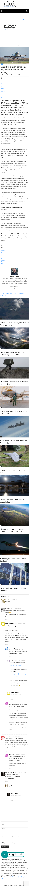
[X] (14, 288)
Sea (17, 881)
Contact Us (23, 883)
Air (4, 45)
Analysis (24, 881)
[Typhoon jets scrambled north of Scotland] (14, 544)
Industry (12, 883)
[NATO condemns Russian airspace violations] (14, 574)
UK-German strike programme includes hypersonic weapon (12, 353)
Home (2, 45)
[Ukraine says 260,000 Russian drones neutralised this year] (14, 515)
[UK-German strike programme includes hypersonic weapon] (14, 338)
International (9, 881)
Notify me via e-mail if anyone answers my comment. (15, 843)
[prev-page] (0, 593)
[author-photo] (14, 271)
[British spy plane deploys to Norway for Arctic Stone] (14, 308)
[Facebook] (1, 878)
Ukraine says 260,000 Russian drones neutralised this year (12, 530)
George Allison (6, 75)
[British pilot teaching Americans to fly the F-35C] (14, 397)
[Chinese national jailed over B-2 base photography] (14, 485)
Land (14, 881)
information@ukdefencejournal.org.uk (16, 877)
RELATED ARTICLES (7, 293)
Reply (6, 604)
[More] (14, 97)
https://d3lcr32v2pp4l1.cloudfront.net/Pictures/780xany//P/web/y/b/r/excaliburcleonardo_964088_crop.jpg (19, 674)
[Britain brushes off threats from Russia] (14, 456)
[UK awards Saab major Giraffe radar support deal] (14, 367)
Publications (6, 883)
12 (24, 74)
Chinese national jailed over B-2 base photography (12, 500)
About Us (17, 883)
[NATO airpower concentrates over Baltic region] (14, 426)
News (4, 881)
